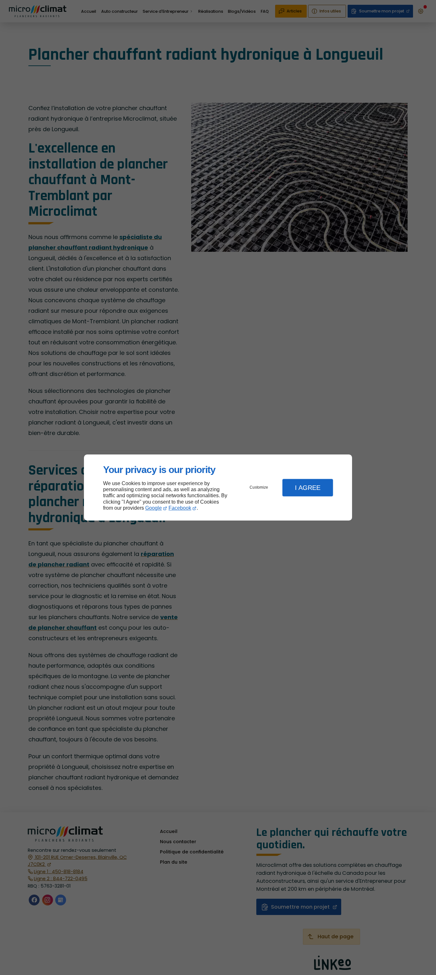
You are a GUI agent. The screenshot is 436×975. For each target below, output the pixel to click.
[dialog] (218, 487)
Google (153, 508)
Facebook (180, 508)
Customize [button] (259, 487)
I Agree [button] (307, 487)
